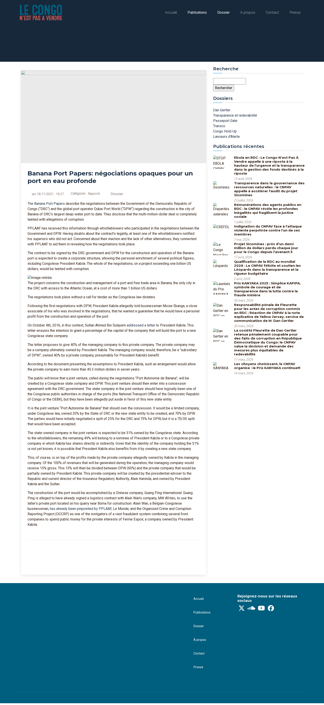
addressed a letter (141, 325)
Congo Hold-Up (225, 131)
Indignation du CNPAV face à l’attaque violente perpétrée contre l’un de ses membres (268, 230)
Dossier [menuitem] (223, 12)
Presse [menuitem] (295, 12)
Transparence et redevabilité (235, 115)
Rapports (94, 193)
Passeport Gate (225, 121)
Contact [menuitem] (272, 12)
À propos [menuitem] (247, 12)
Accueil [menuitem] (171, 12)
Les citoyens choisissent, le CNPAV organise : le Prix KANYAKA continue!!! (267, 366)
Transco (219, 126)
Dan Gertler (221, 110)
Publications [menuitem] (197, 12)
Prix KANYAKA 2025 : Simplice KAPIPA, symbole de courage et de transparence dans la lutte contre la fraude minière (267, 289)
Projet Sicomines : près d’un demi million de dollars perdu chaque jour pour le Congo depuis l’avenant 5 (266, 248)
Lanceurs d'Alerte (226, 136)
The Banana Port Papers (46, 203)
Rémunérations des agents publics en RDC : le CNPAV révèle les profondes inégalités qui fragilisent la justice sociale (267, 211)
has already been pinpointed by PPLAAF (81, 509)
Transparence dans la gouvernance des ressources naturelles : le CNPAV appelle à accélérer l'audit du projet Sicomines (269, 189)
